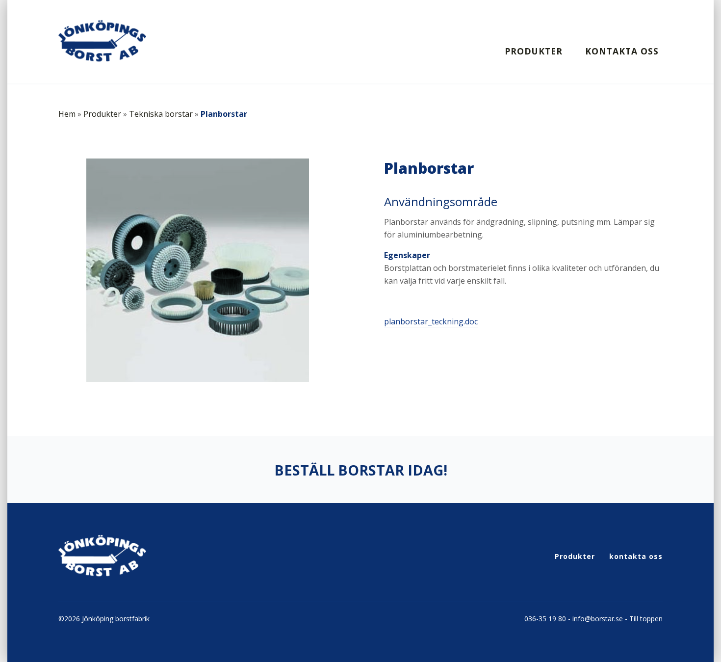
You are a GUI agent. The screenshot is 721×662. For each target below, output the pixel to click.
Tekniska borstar (161, 113)
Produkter (534, 51)
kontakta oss (622, 51)
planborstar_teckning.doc (431, 321)
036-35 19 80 (545, 618)
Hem (67, 113)
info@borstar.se (597, 618)
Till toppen (646, 618)
